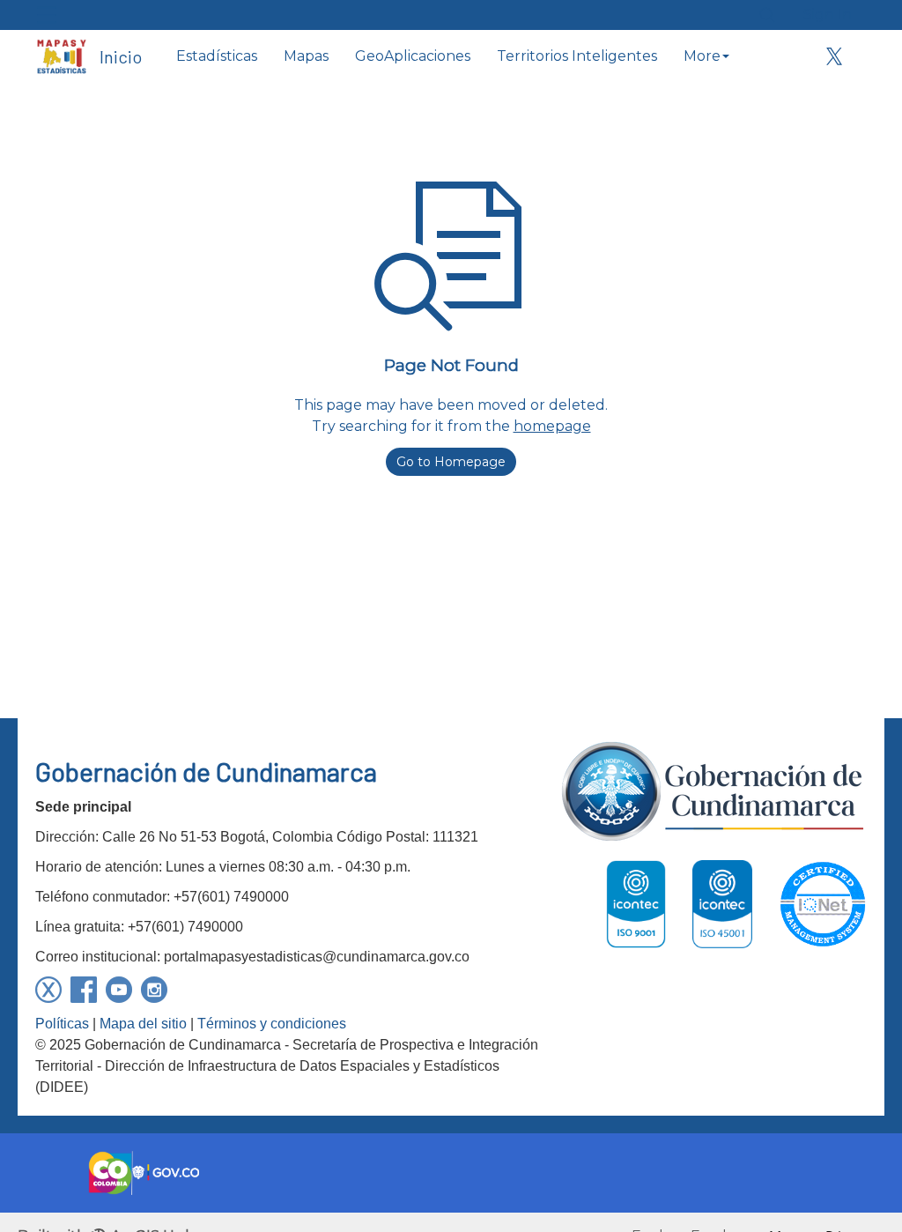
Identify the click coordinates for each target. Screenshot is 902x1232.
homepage (552, 426)
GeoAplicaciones (412, 56)
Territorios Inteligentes (577, 56)
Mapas (306, 56)
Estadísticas (216, 56)
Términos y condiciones (271, 1023)
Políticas (62, 1023)
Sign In (827, 14)
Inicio (121, 56)
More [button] (702, 56)
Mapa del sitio (143, 1023)
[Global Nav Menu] (46, 15)
